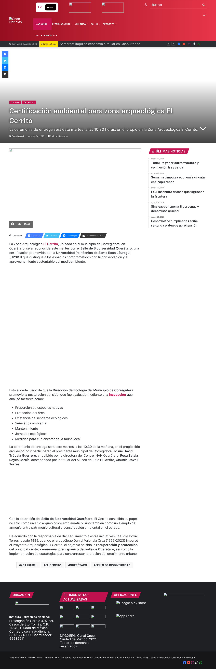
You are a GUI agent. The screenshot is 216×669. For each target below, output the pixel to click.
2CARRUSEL (29, 565)
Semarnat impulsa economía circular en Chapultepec (100, 44)
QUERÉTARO (78, 565)
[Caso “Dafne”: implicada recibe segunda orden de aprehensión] (98, 628)
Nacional (41, 24)
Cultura (80, 24)
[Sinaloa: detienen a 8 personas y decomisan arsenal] (83, 610)
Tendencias (28, 102)
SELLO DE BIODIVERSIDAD (113, 565)
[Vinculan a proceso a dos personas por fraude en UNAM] (67, 628)
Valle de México (45, 35)
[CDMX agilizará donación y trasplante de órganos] (83, 628)
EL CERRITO (53, 565)
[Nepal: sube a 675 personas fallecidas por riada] (83, 619)
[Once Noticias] (19, 20)
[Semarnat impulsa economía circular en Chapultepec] (67, 619)
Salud (94, 24)
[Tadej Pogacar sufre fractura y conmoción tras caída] (98, 610)
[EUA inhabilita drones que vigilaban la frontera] (98, 619)
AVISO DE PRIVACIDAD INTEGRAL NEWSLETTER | (35, 657)
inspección (118, 395)
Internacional (61, 24)
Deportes (108, 24)
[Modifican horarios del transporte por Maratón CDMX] (67, 610)
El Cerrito (50, 244)
